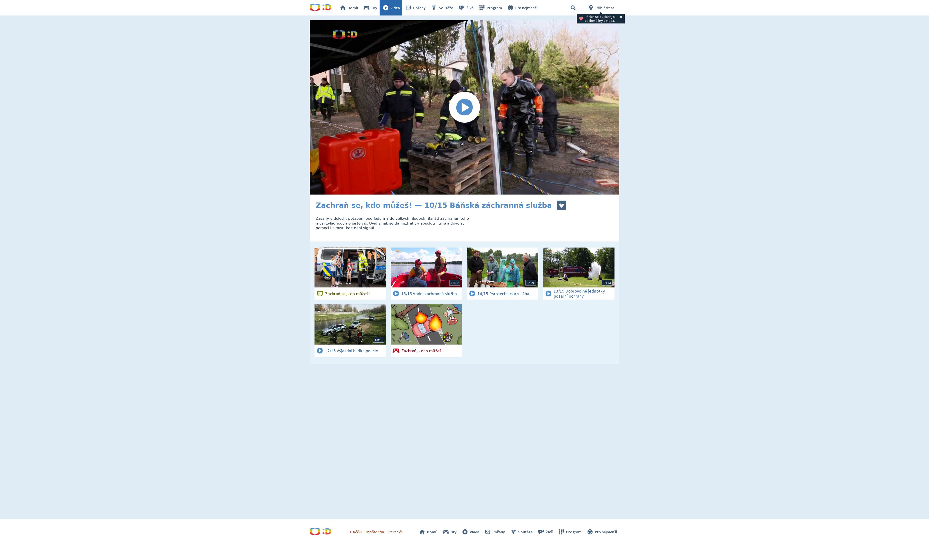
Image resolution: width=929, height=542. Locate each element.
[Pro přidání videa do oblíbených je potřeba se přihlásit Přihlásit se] (561, 205)
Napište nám (375, 532)
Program (494, 7)
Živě (469, 7)
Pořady (419, 7)
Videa (395, 7)
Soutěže (446, 7)
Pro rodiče (395, 532)
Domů (353, 7)
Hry (374, 7)
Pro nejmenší (526, 7)
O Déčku (356, 532)
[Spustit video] (464, 107)
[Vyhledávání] (573, 7)
